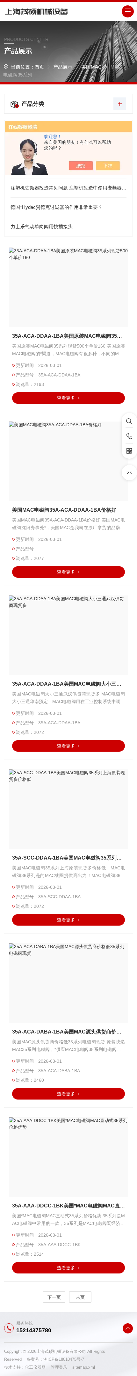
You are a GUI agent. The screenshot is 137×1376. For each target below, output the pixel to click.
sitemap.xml (83, 1367)
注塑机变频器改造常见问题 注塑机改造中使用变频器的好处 (68, 187)
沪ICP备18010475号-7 (63, 1359)
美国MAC (91, 67)
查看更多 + (68, 398)
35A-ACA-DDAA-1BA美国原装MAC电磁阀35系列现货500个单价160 (68, 336)
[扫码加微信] (129, 451)
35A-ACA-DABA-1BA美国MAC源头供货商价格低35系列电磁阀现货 (68, 1031)
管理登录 (59, 1367)
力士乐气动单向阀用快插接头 (42, 226)
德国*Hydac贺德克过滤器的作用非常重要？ (57, 207)
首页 (39, 67)
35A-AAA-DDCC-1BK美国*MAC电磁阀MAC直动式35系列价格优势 (68, 1205)
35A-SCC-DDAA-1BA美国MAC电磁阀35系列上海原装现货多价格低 (68, 858)
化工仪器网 (38, 1367)
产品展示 (62, 67)
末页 (80, 1297)
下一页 (54, 1297)
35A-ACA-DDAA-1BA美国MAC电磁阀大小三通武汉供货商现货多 (68, 684)
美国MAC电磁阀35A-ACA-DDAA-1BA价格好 (64, 510)
